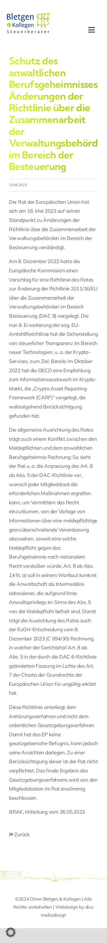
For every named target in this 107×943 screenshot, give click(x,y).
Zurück (21, 834)
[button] (10, 932)
